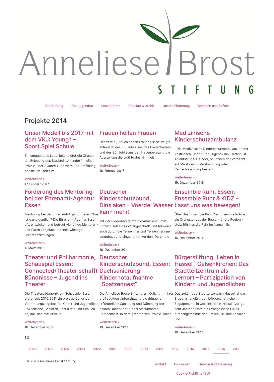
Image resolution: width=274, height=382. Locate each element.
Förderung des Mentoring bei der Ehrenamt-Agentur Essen (59, 198)
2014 (221, 349)
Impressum (182, 364)
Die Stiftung (54, 106)
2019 (144, 349)
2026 (33, 349)
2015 (205, 349)
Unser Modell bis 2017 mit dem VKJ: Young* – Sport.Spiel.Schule (59, 139)
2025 (49, 349)
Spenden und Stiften (213, 106)
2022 (97, 349)
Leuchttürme (110, 106)
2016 (190, 349)
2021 (112, 349)
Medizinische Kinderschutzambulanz (206, 136)
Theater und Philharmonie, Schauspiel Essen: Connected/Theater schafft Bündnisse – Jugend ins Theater (61, 271)
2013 (236, 349)
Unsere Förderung (176, 106)
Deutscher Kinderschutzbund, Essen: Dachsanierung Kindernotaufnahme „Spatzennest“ (134, 271)
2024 (65, 349)
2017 (175, 349)
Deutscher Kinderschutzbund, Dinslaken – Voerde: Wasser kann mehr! (136, 201)
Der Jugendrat (82, 106)
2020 (128, 349)
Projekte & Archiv (141, 106)
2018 (159, 349)
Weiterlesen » (35, 179)
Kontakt (160, 364)
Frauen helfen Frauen (127, 132)
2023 (81, 349)
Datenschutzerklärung (215, 364)
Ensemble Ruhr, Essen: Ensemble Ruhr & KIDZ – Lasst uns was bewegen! (207, 198)
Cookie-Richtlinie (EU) (193, 373)
